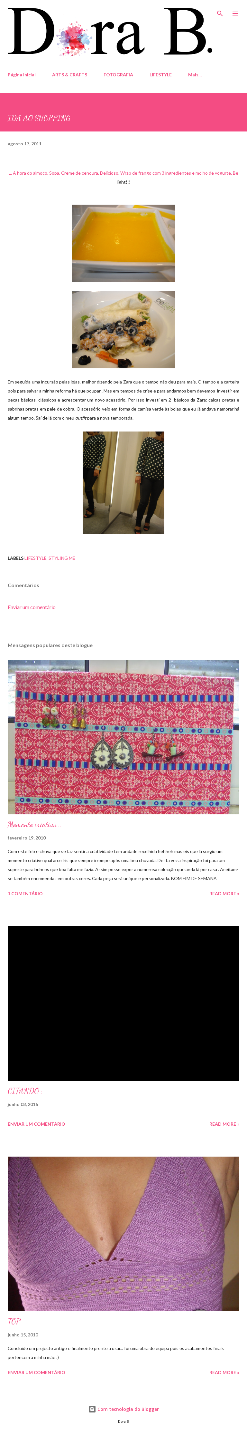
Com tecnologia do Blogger (127, 1409)
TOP (14, 1321)
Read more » (224, 893)
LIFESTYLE (161, 74)
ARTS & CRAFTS (69, 74)
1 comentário (25, 893)
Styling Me (62, 558)
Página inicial (22, 74)
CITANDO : (25, 1091)
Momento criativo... (35, 824)
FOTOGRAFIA (118, 74)
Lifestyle (35, 558)
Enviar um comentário (32, 607)
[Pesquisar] (220, 11)
